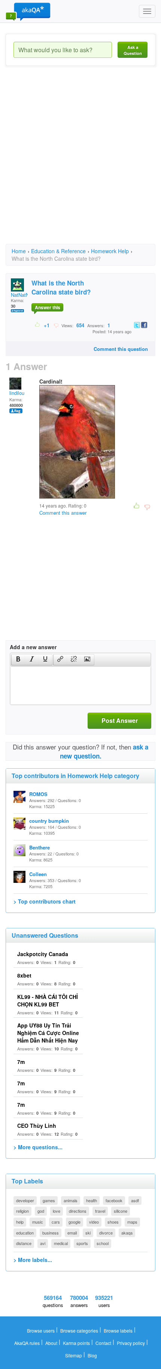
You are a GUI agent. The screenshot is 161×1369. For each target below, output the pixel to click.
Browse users (41, 1330)
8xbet (24, 975)
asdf (135, 1200)
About (51, 1343)
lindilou (16, 392)
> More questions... (38, 1147)
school (103, 1243)
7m (21, 1061)
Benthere (39, 847)
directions (77, 1211)
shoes (113, 1222)
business (50, 1233)
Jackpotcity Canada (42, 954)
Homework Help (110, 251)
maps (132, 1222)
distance (23, 1243)
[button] (18, 659)
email (72, 1233)
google (74, 1222)
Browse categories (79, 1330)
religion (22, 1211)
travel (100, 1211)
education (25, 1233)
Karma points (76, 1343)
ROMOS (38, 794)
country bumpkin (49, 820)
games (49, 1200)
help (20, 1222)
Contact (103, 1343)
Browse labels (118, 1330)
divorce (106, 1233)
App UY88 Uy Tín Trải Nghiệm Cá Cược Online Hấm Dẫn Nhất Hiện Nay (48, 1032)
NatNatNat (22, 294)
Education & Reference (58, 251)
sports (82, 1243)
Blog (92, 1355)
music (37, 1222)
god (40, 1211)
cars (56, 1222)
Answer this (47, 307)
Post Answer (119, 720)
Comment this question (121, 348)
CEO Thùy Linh (36, 1125)
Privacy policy (131, 1343)
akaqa (127, 1233)
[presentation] (18, 659)
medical (61, 1243)
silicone (120, 1211)
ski (88, 1233)
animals (71, 1200)
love (56, 1211)
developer (25, 1200)
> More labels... (32, 1259)
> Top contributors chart (44, 901)
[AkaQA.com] (28, 11)
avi (42, 1243)
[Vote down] (56, 325)
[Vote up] (37, 325)
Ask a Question (133, 50)
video (94, 1222)
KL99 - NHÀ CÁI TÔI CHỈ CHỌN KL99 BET (47, 1000)
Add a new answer (33, 647)
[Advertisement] (80, 161)
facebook (114, 1200)
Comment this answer (62, 512)
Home (19, 251)
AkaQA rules (27, 1343)
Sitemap (73, 1355)
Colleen (38, 874)
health (91, 1200)
